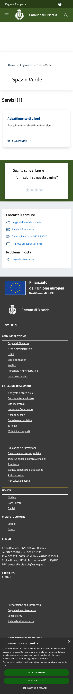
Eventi (11, 529)
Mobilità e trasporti (19, 431)
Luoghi (12, 524)
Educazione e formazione (22, 448)
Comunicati (14, 503)
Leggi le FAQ (15, 616)
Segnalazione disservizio (22, 610)
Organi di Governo (18, 343)
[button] (36, 688)
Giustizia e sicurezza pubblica (24, 453)
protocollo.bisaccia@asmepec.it (26, 564)
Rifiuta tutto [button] (36, 680)
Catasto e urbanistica (20, 420)
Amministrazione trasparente (25, 638)
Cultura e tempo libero (21, 398)
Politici (12, 365)
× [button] (69, 641)
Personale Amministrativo (23, 371)
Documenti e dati (18, 376)
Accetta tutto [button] (36, 672)
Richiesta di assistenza (21, 621)
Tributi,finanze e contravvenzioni (27, 459)
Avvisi (11, 508)
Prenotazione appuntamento (24, 605)
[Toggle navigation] (7, 15)
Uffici (11, 354)
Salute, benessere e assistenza (25, 470)
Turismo (12, 426)
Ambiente (13, 464)
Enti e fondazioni (17, 360)
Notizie (12, 497)
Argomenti (26, 65)
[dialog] (36, 666)
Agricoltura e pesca (19, 481)
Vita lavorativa (16, 404)
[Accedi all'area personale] (60, 4)
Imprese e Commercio (20, 409)
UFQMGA (53, 560)
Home (11, 65)
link (4, 665)
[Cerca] (66, 15)
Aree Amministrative (20, 349)
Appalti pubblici (16, 415)
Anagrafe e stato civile (21, 393)
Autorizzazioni (16, 475)
